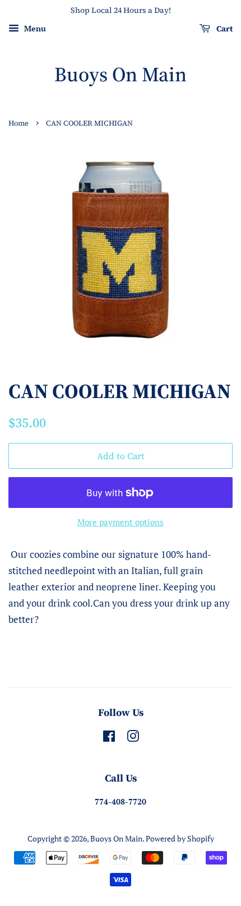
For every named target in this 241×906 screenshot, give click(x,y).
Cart (224, 28)
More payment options (120, 522)
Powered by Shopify (180, 838)
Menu (34, 28)
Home (18, 123)
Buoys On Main (120, 74)
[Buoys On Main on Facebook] (109, 738)
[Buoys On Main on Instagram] (133, 738)
